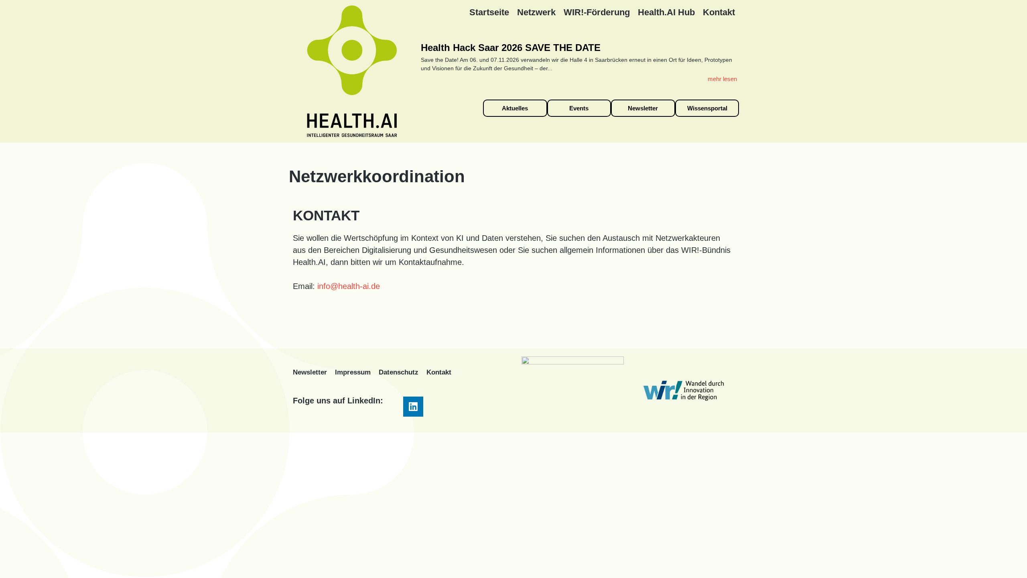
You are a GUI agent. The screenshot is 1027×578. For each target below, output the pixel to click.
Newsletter (310, 372)
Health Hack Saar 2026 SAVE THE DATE (511, 47)
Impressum (353, 372)
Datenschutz (398, 372)
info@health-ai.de (348, 286)
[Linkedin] (413, 407)
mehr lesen (722, 78)
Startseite (489, 12)
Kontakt (438, 372)
